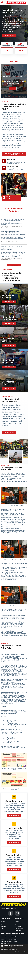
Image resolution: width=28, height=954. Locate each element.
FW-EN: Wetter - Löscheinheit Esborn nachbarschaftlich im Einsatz (10, 232)
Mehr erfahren (13, 88)
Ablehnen (12, 951)
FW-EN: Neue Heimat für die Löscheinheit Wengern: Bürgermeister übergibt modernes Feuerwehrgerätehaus (13, 248)
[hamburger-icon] (2, 2)
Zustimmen (5, 951)
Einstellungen (7, 948)
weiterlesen (3, 224)
